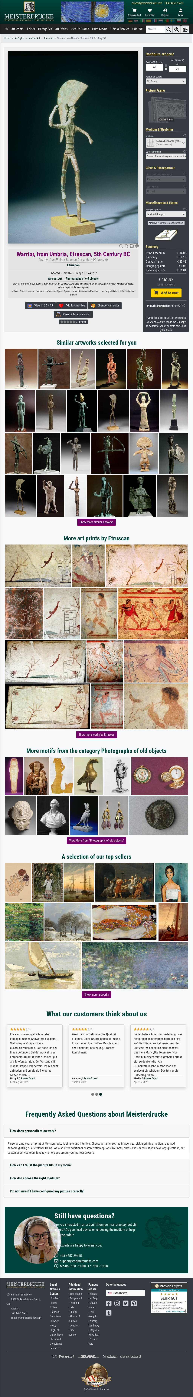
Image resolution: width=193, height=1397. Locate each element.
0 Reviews (80, 321)
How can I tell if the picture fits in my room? (41, 1165)
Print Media (99, 29)
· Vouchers (74, 1325)
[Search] (169, 29)
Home (7, 38)
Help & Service (119, 29)
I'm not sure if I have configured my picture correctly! (47, 1191)
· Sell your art (75, 1298)
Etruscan (48, 38)
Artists (31, 29)
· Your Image (75, 1293)
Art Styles (61, 29)
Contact (137, 29)
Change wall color (107, 305)
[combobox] (166, 81)
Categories (45, 29)
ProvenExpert (29, 1078)
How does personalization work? (33, 1131)
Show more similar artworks (96, 522)
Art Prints (17, 29)
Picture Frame (80, 29)
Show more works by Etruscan (97, 734)
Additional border (154, 76)
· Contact (54, 1298)
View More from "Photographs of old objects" (96, 840)
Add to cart (168, 293)
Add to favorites (74, 305)
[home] (7, 29)
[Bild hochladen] (185, 29)
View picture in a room (75, 314)
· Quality (73, 1312)
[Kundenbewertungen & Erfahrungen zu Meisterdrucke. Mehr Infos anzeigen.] (169, 1297)
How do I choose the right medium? (35, 1178)
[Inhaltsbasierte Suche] (177, 29)
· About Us (55, 1348)
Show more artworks (96, 994)
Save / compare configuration (167, 222)
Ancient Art (34, 38)
